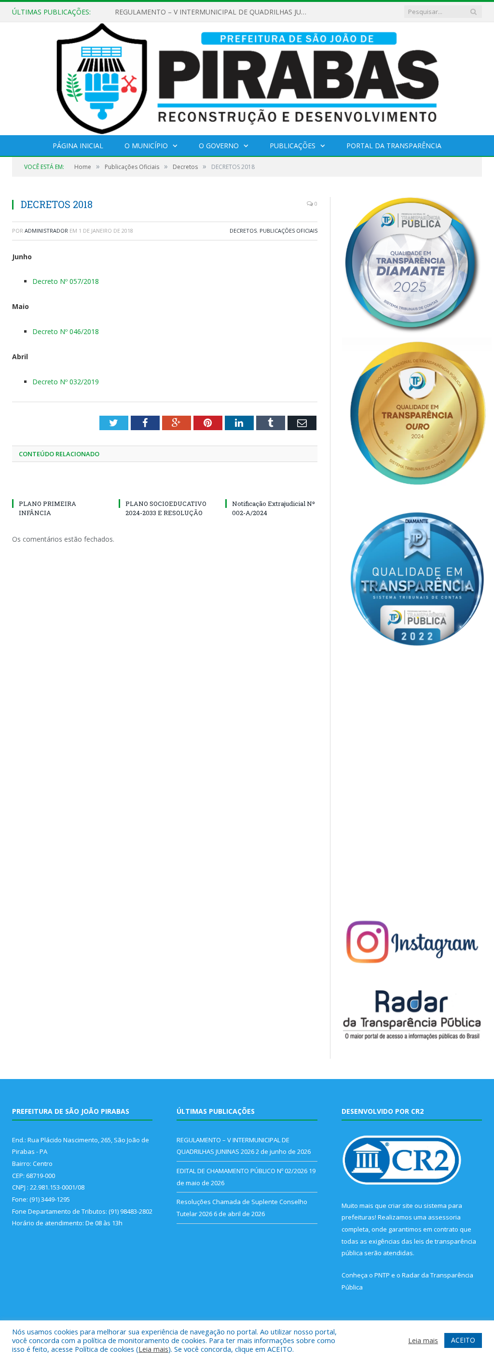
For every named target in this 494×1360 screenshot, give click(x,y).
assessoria (444, 1217)
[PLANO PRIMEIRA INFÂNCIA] (58, 486)
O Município (146, 145)
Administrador (46, 230)
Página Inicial (78, 145)
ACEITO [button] (463, 1340)
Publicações (293, 145)
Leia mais (153, 1349)
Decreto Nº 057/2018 (65, 281)
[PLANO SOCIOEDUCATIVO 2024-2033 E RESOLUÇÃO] (165, 486)
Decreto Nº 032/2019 (65, 381)
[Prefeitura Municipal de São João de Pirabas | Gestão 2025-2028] (247, 76)
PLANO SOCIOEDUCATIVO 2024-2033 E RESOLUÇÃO (165, 508)
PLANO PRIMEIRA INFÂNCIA (47, 508)
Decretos (243, 230)
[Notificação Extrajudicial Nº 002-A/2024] (271, 486)
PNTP (382, 1275)
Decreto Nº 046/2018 (65, 331)
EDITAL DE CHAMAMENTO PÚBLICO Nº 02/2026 (192, 12)
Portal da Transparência (393, 145)
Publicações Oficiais (288, 230)
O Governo (219, 145)
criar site (400, 1205)
